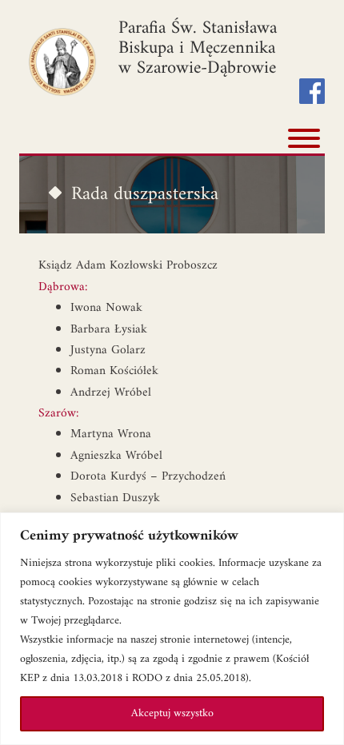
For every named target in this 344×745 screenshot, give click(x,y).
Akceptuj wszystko (172, 713)
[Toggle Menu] (304, 138)
